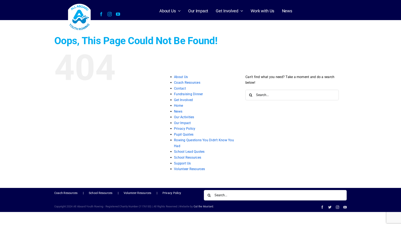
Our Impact (182, 123)
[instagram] (110, 14)
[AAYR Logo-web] (79, 4)
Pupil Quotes (183, 134)
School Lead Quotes (189, 152)
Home (178, 106)
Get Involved (183, 100)
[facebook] (101, 14)
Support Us (182, 163)
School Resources (187, 157)
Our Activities (184, 117)
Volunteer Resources (189, 169)
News (178, 111)
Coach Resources (187, 83)
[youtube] (118, 14)
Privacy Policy (184, 129)
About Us (181, 77)
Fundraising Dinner (188, 94)
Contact (180, 88)
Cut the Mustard (204, 206)
